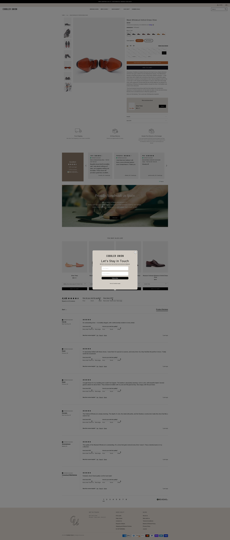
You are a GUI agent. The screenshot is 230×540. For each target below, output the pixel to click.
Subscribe (115, 278)
